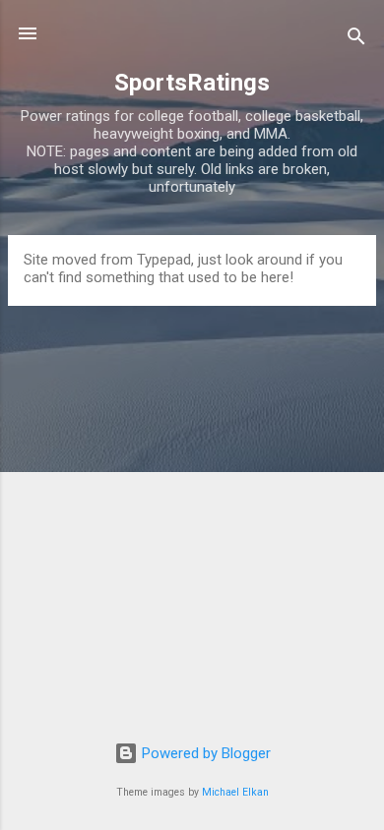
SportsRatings (192, 82)
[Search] (356, 40)
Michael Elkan (235, 792)
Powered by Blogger (204, 753)
